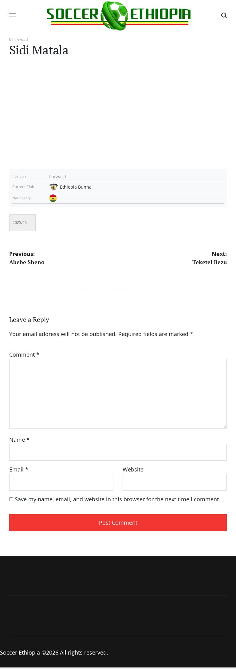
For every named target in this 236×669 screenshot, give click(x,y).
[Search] (224, 15)
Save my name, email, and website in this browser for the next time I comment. (117, 499)
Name (19, 439)
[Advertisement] (118, 117)
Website (133, 469)
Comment (24, 354)
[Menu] (12, 15)
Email (18, 469)
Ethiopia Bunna (76, 187)
